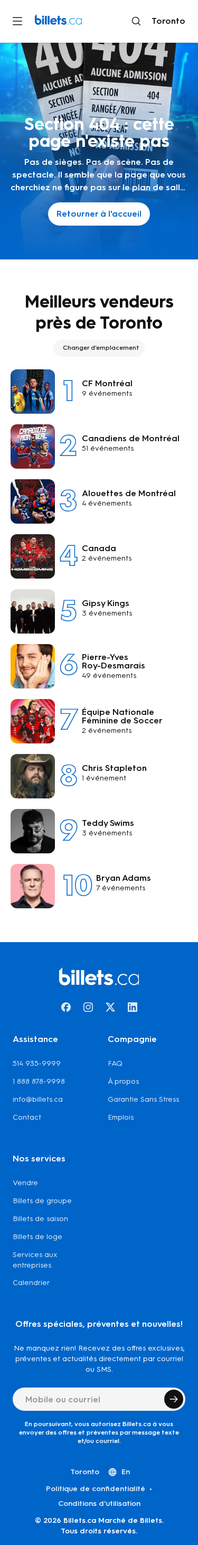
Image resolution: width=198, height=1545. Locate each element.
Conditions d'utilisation (99, 1503)
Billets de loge (37, 1236)
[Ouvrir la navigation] (17, 21)
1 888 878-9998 (39, 1081)
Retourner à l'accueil (99, 214)
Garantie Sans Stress (143, 1099)
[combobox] (166, 21)
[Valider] (173, 1399)
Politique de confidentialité (95, 1488)
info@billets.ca (38, 1099)
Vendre (25, 1182)
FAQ (115, 1063)
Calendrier (31, 1282)
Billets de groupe (42, 1200)
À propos (123, 1081)
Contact (27, 1117)
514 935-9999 (37, 1063)
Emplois (121, 1117)
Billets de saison (40, 1218)
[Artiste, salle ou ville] (136, 21)
